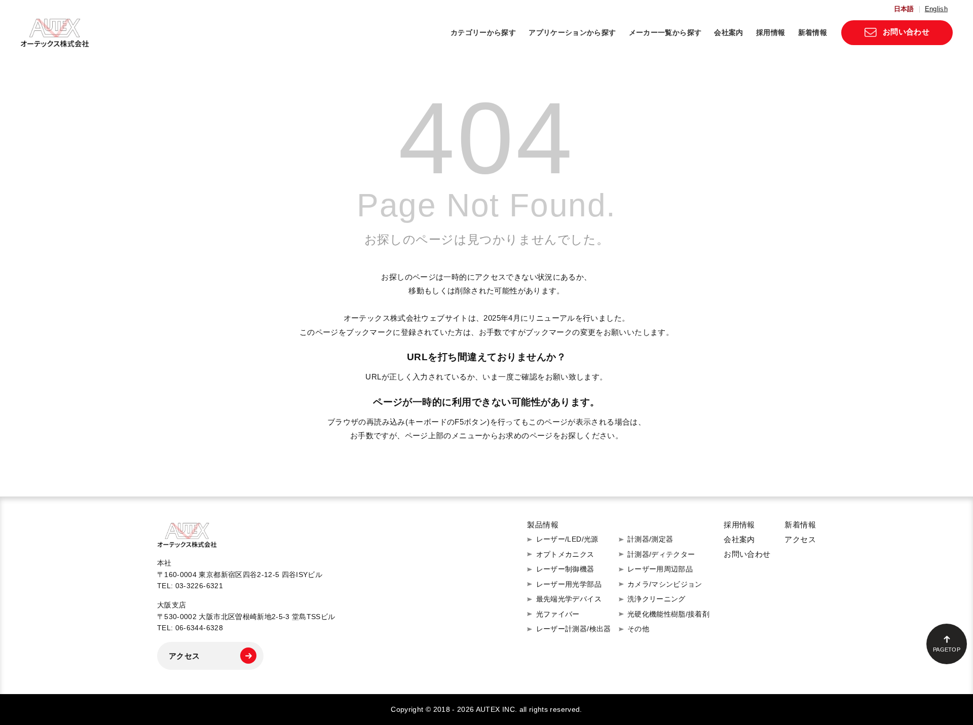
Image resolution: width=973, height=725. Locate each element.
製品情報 (542, 524)
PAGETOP (946, 649)
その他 (638, 628)
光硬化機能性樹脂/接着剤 (668, 614)
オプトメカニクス (565, 554)
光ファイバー (558, 614)
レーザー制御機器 (565, 569)
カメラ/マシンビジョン (664, 584)
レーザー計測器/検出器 (573, 628)
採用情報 (770, 32)
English (936, 9)
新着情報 (812, 32)
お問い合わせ (906, 31)
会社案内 (728, 32)
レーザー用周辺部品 (660, 569)
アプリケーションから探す (572, 32)
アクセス (184, 656)
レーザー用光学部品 (569, 584)
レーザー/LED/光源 (567, 539)
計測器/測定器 (650, 539)
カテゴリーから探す (483, 32)
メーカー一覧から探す (665, 32)
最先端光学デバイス (569, 598)
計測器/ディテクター (661, 554)
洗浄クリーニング (656, 598)
